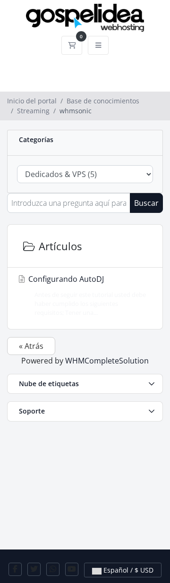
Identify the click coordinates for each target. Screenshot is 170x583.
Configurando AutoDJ (86, 295)
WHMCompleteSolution (107, 360)
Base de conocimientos (103, 100)
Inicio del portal (32, 100)
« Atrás (31, 346)
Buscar (146, 203)
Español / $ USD (127, 570)
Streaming (33, 110)
